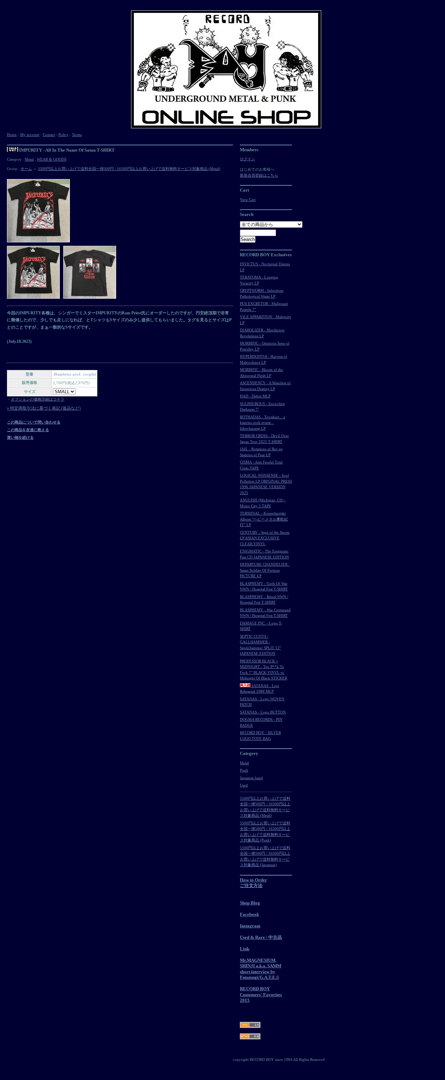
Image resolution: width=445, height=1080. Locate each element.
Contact (49, 134)
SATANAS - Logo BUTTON (263, 712)
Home (12, 134)
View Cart (248, 200)
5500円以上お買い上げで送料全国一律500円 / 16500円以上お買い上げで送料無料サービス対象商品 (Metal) (129, 169)
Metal (29, 159)
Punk (244, 770)
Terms (77, 134)
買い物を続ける (20, 437)
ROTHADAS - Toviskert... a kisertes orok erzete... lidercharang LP (262, 422)
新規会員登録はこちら (259, 175)
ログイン (247, 159)
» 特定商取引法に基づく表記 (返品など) (44, 408)
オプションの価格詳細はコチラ (37, 399)
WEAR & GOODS (51, 159)
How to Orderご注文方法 (253, 882)
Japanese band (251, 778)
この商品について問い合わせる (33, 422)
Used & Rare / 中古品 (261, 937)
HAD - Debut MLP (255, 396)
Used (244, 785)
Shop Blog (250, 902)
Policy (63, 134)
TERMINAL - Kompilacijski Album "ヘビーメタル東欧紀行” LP (264, 519)
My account (29, 134)
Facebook (249, 914)
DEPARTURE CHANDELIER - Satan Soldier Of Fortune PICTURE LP (265, 570)
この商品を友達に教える (28, 430)
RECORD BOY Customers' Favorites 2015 (261, 994)
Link (244, 948)
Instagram (250, 925)
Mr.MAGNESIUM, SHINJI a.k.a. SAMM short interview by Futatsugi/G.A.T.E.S (260, 969)
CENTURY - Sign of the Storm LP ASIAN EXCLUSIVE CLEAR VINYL (265, 538)
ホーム (26, 169)
